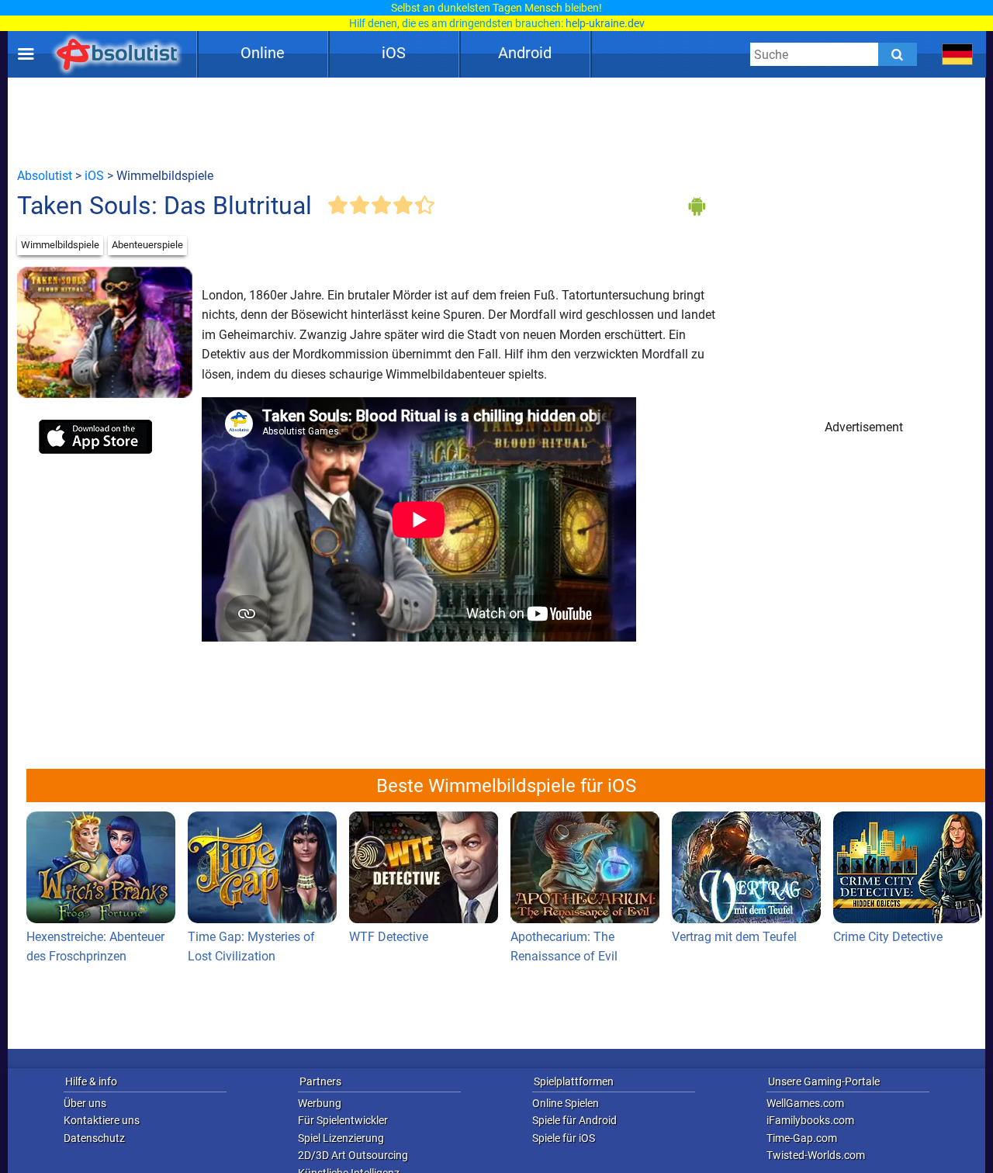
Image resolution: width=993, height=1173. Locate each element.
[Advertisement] (496, 122)
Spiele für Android (574, 1120)
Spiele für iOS (563, 1138)
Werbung (319, 1103)
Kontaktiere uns (102, 1120)
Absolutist (44, 175)
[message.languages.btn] (957, 54)
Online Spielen (565, 1103)
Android (525, 52)
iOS (394, 52)
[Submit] (897, 54)
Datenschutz (94, 1138)
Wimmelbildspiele (60, 245)
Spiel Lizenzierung (341, 1138)
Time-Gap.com (801, 1138)
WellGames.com (805, 1103)
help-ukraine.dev (605, 23)
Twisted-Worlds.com (815, 1155)
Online (262, 52)
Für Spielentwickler (343, 1120)
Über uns (85, 1103)
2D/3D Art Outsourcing (353, 1155)
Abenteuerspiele (147, 245)
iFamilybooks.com (810, 1120)
